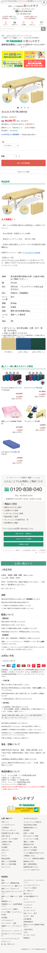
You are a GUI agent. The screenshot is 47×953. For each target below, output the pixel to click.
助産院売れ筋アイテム (31, 867)
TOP (2, 36)
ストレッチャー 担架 (8, 923)
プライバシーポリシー (8, 830)
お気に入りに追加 (23, 172)
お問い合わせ (5, 836)
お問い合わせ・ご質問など (23, 533)
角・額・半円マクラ (8, 944)
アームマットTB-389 (32, 253)
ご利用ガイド (5, 844)
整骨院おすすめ (29, 844)
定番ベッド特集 (29, 833)
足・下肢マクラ (29, 891)
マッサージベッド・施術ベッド (11, 886)
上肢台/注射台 (28, 929)
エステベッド (5, 941)
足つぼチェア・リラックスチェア (11, 935)
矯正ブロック (28, 894)
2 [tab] (22, 108)
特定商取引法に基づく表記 (10, 833)
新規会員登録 (5, 858)
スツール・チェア (29, 910)
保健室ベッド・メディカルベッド (11, 927)
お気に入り (5, 850)
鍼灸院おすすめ (29, 861)
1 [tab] (18, 108)
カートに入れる (23, 163)
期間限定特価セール (30, 827)
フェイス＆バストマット (32, 885)
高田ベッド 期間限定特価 (10, 883)
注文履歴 (4, 847)
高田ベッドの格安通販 (8, 861)
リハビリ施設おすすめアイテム (34, 853)
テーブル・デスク (29, 935)
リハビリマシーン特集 (31, 839)
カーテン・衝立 (29, 916)
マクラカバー (28, 907)
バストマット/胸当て (30, 888)
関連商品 (26, 938)
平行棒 (3, 915)
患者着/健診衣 (28, 922)
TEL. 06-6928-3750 (23, 495)
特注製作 (26, 830)
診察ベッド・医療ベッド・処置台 (11, 897)
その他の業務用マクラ (31, 896)
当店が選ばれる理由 (30, 825)
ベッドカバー (28, 905)
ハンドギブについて (8, 825)
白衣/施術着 (27, 919)
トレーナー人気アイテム (32, 870)
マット (26, 899)
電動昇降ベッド (6, 901)
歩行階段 (4, 917)
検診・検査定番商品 (30, 864)
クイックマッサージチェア (10, 938)
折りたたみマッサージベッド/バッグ (19, 36)
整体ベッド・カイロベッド (10, 888)
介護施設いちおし (29, 856)
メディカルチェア (7, 920)
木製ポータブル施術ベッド (12, 38)
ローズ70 (15, 260)
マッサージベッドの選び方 (32, 822)
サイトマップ (5, 867)
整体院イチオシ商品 (30, 847)
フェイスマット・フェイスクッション (34, 881)
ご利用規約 (5, 827)
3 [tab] (25, 108)
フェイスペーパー (29, 902)
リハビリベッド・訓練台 (9, 909)
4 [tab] (28, 108)
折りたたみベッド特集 (31, 836)
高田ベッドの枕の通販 (8, 864)
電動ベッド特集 (29, 842)
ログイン (4, 856)
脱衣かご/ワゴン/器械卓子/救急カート (34, 926)
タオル (26, 932)
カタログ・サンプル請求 (23, 539)
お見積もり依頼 (23, 544)
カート (3, 853)
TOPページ (5, 822)
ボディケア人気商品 (30, 850)
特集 (2, 880)
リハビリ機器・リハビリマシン (11, 912)
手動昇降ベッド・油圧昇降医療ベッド (11, 905)
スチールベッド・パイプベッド (11, 931)
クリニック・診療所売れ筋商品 (34, 858)
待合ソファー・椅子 (30, 913)
